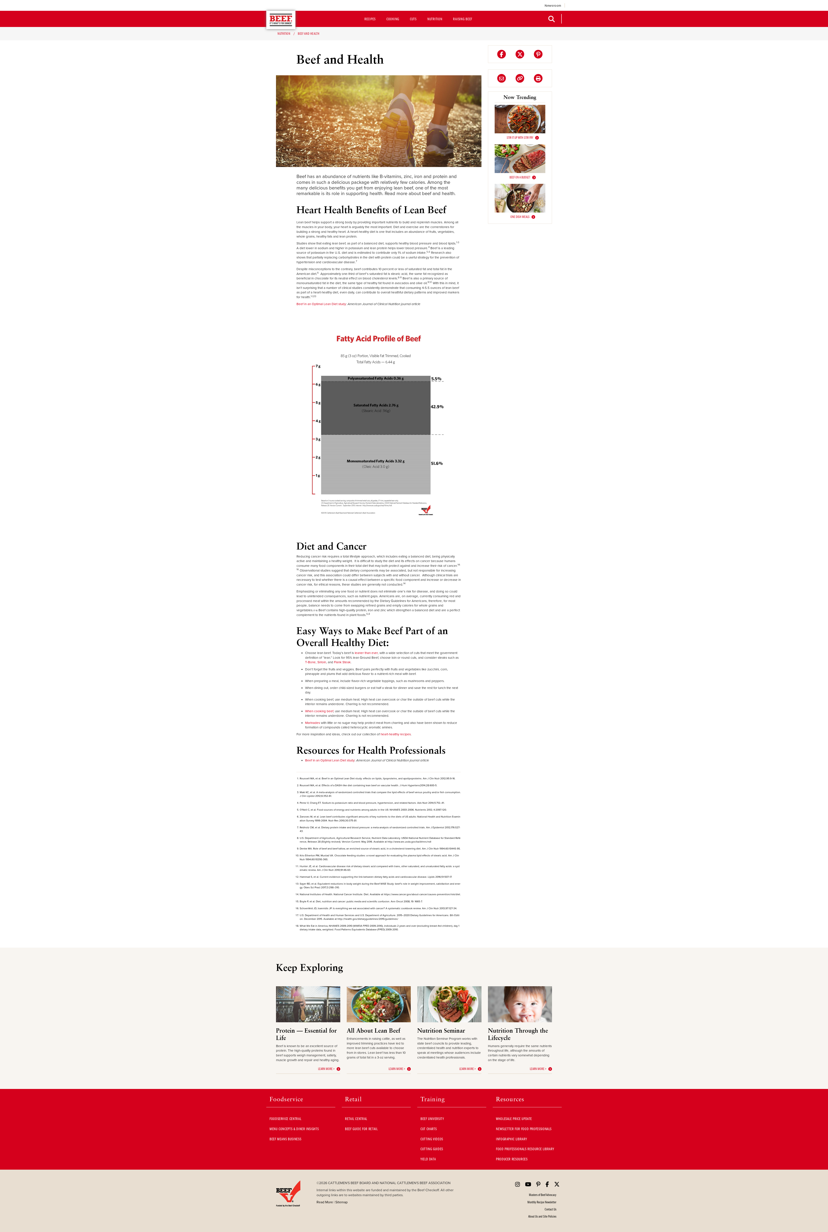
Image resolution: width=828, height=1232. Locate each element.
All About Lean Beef (373, 1030)
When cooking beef (319, 711)
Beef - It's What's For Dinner (280, 20)
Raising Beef (462, 18)
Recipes (370, 18)
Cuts (413, 18)
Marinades (312, 722)
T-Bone (310, 662)
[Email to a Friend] (501, 78)
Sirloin (321, 662)
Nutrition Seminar (441, 1030)
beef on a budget (520, 177)
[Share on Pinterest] (538, 54)
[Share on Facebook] (501, 54)
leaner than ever (366, 653)
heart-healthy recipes (396, 734)
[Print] (538, 78)
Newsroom (553, 5)
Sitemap (341, 1202)
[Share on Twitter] (520, 54)
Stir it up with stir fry (520, 137)
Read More (325, 1202)
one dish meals (520, 216)
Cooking (392, 18)
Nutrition (434, 18)
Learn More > (326, 1069)
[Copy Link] (520, 78)
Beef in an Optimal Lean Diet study (321, 304)
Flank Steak (342, 662)
